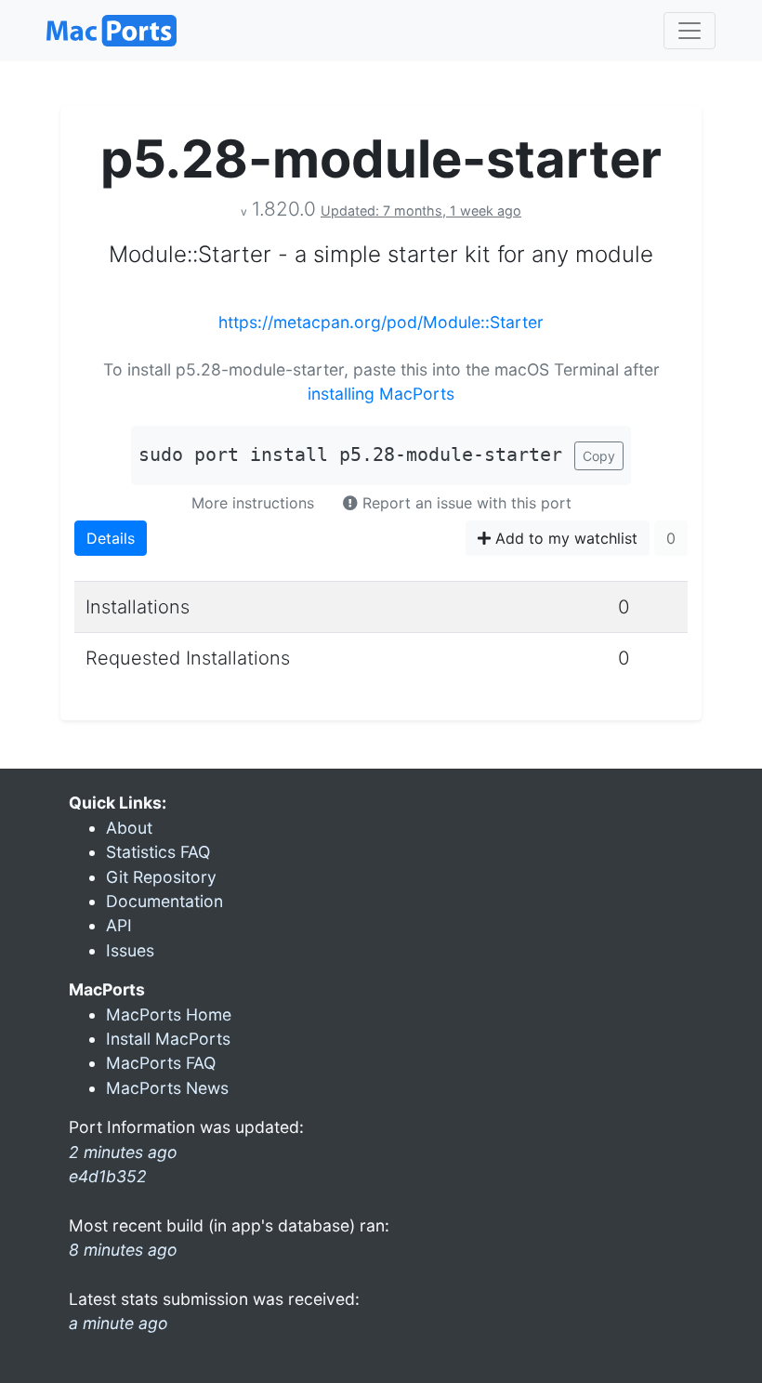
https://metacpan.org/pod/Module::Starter (381, 322)
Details (110, 538)
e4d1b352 (108, 1176)
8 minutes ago (123, 1249)
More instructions (252, 503)
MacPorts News (167, 1088)
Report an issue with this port (465, 503)
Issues (130, 950)
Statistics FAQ (158, 852)
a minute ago (118, 1323)
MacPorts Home (168, 1014)
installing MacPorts (381, 393)
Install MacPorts (168, 1038)
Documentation (164, 901)
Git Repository (161, 877)
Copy (599, 456)
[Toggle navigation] (689, 30)
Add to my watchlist (564, 538)
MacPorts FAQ (161, 1063)
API (119, 925)
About (129, 827)
